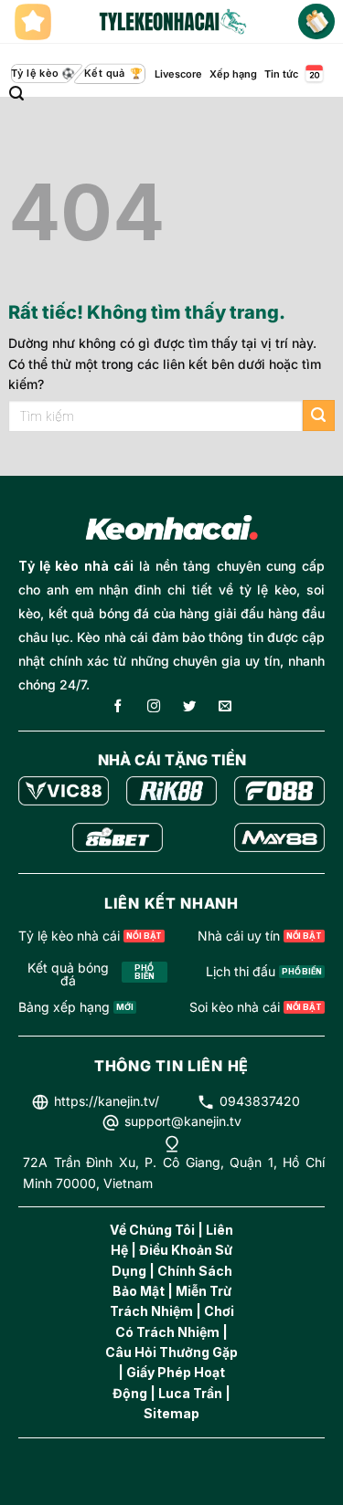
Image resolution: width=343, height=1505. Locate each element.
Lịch (313, 73)
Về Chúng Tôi (152, 1229)
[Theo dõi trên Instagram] (153, 707)
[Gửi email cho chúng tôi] (225, 707)
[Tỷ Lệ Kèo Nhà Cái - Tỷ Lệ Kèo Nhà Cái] (172, 22)
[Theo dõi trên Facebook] (118, 707)
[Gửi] (319, 416)
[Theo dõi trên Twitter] (189, 707)
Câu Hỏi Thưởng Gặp (171, 1352)
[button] (16, 93)
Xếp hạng (233, 74)
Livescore (178, 74)
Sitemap (171, 1413)
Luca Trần (190, 1393)
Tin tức (281, 74)
